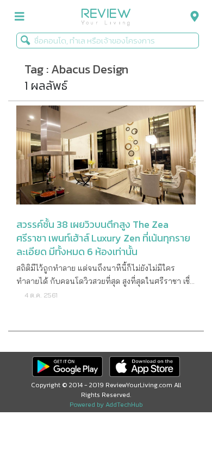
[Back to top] (176, 423)
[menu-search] (192, 16)
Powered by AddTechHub (106, 405)
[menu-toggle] (19, 16)
